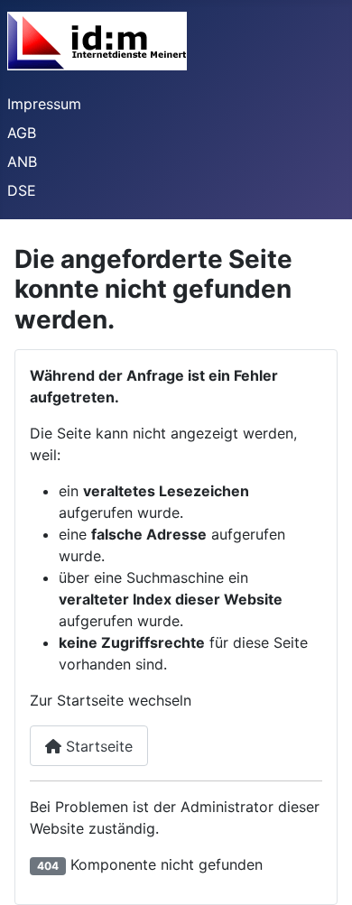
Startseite (97, 746)
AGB (21, 133)
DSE (21, 190)
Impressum (44, 104)
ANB (22, 161)
